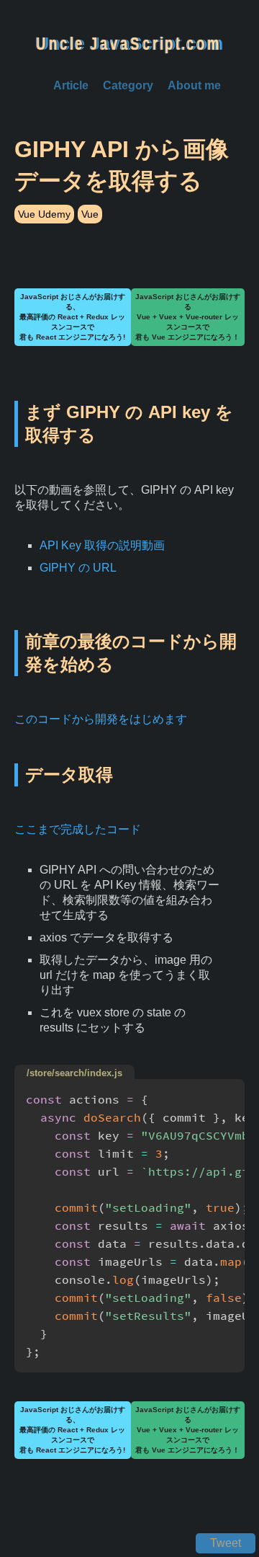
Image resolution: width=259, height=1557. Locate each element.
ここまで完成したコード (77, 829)
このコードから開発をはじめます (100, 719)
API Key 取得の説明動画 (102, 545)
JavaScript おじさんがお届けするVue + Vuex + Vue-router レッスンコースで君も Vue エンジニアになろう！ (187, 317)
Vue (90, 214)
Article (70, 85)
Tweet (225, 1543)
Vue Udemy (44, 214)
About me (194, 85)
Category (128, 85)
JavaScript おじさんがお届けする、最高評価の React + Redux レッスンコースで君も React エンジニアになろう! (72, 317)
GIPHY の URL (78, 568)
